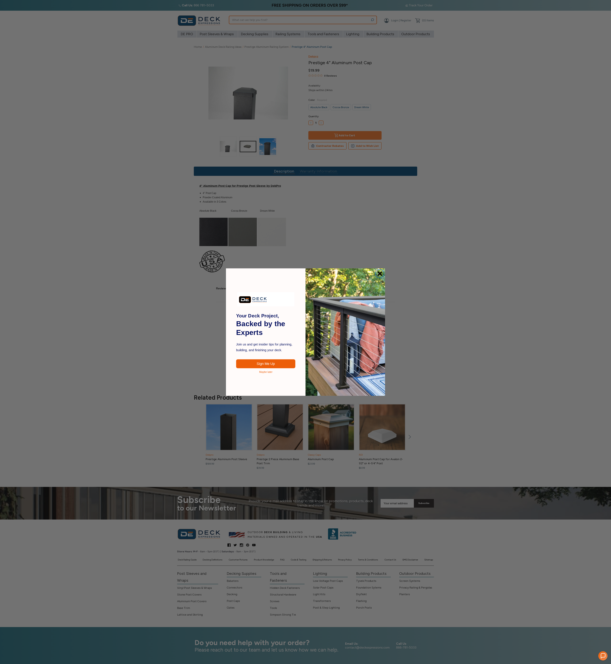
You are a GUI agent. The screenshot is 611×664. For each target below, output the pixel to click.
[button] (602, 655)
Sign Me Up (266, 364)
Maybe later (265, 372)
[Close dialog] (380, 274)
